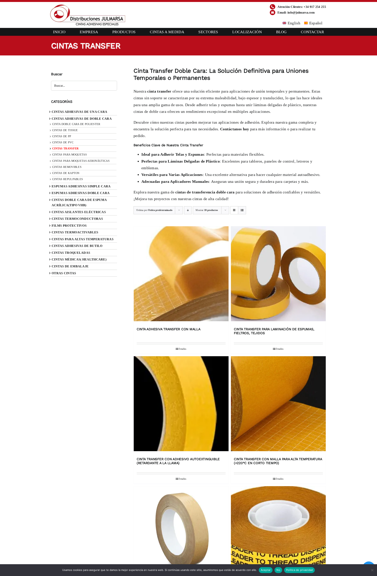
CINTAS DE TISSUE (65, 130)
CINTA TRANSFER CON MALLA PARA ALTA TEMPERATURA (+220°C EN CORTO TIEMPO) (278, 461)
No (278, 569)
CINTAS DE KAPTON (66, 173)
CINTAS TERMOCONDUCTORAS (77, 218)
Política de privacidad (299, 569)
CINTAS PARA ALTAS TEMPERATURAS (82, 239)
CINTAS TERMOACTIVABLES (75, 232)
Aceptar (266, 569)
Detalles (182, 349)
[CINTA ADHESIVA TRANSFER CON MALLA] (181, 274)
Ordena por (154, 210)
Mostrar (207, 210)
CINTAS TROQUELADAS (71, 252)
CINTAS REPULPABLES (67, 179)
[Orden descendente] (188, 210)
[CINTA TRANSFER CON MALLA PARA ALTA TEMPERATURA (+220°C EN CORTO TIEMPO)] (278, 404)
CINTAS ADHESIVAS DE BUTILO (77, 246)
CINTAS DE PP (61, 136)
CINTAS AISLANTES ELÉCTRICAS (79, 212)
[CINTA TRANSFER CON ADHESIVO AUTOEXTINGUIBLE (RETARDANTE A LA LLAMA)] (181, 404)
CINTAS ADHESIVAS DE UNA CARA (79, 111)
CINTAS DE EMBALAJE (70, 266)
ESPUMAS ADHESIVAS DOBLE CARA (81, 193)
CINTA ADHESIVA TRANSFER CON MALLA (168, 329)
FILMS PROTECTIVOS (69, 225)
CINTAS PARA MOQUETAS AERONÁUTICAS (81, 160)
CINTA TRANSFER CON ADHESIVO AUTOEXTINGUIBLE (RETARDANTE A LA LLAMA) (178, 461)
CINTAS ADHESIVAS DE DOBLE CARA (82, 118)
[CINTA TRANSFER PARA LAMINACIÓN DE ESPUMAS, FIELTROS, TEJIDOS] (278, 274)
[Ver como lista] (242, 210)
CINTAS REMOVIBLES (66, 167)
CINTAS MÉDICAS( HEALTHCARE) (79, 259)
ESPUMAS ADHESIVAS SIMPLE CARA (81, 186)
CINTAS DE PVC (62, 142)
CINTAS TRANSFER (65, 148)
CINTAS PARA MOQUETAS (69, 154)
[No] (372, 570)
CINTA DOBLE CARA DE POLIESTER (76, 124)
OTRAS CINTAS (64, 273)
